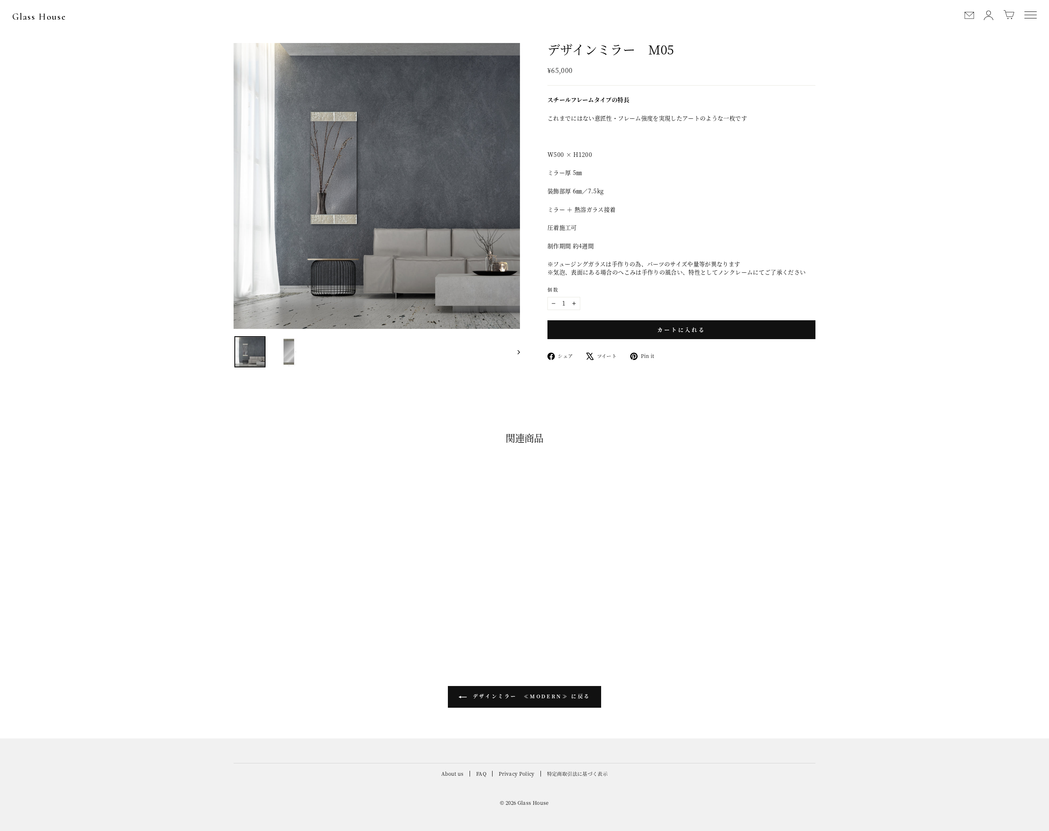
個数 (553, 290)
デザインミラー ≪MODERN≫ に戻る (530, 696)
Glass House (39, 16)
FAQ (481, 773)
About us (452, 773)
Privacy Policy (517, 773)
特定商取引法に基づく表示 (577, 773)
